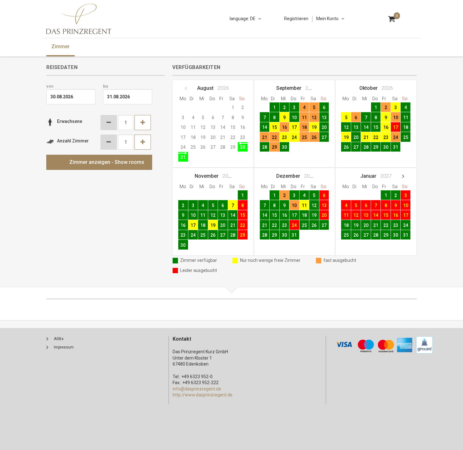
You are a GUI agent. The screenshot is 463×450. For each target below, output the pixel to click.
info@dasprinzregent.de (197, 388)
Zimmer (60, 46)
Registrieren (296, 18)
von (49, 86)
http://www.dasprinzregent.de (202, 394)
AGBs (59, 339)
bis (105, 86)
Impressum (64, 347)
